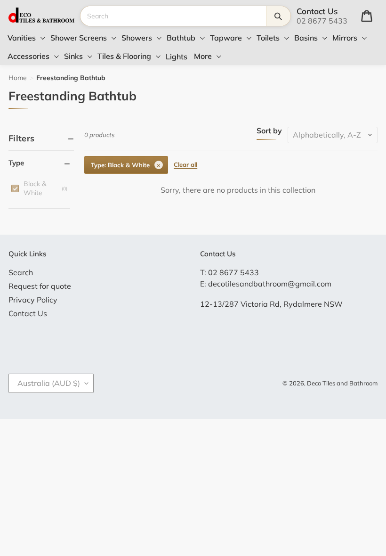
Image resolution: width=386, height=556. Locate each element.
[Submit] (278, 16)
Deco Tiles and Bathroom (342, 383)
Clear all (185, 164)
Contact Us (27, 313)
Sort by (269, 131)
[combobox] (172, 16)
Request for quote (39, 286)
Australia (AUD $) (48, 383)
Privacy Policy (32, 299)
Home (17, 78)
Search (20, 272)
